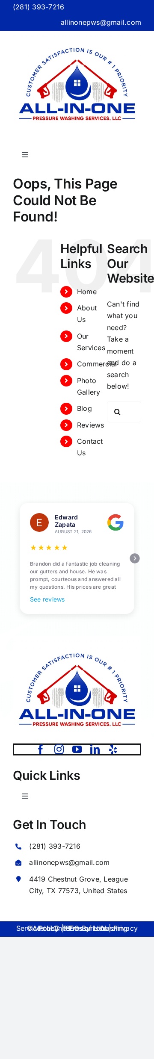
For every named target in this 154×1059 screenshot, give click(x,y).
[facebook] (40, 749)
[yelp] (113, 749)
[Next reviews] (135, 558)
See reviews (47, 599)
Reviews (90, 425)
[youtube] (77, 749)
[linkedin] (95, 749)
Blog (84, 408)
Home (87, 291)
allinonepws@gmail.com (101, 22)
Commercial (97, 364)
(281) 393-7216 (38, 7)
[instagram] (59, 749)
